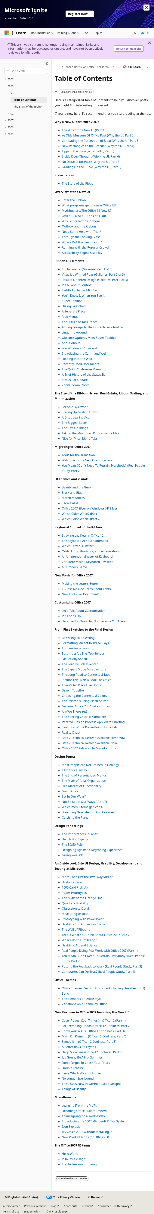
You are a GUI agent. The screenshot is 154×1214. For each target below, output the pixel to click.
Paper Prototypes (74, 893)
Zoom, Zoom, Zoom (76, 385)
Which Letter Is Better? (78, 546)
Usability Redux (73, 882)
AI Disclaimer (11, 1206)
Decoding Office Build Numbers (84, 1111)
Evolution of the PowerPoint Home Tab (89, 727)
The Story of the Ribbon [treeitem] (28, 106)
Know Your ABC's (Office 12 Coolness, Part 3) (93, 1031)
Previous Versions (35, 1206)
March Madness (73, 498)
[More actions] (147, 67)
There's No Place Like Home (81, 685)
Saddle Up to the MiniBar (79, 290)
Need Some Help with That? (81, 232)
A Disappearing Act (75, 417)
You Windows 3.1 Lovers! (79, 348)
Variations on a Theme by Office (84, 1004)
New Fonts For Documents (81, 594)
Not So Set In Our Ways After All (84, 802)
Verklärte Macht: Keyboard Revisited (87, 562)
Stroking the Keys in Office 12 (82, 535)
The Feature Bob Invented (80, 664)
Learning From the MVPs (79, 1105)
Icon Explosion (72, 1127)
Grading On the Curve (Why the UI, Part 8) (91, 167)
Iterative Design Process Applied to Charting (93, 722)
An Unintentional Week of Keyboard (87, 556)
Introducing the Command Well (84, 353)
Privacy (86, 1206)
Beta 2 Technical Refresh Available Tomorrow (93, 738)
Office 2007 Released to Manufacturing (89, 748)
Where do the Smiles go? (79, 940)
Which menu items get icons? (82, 807)
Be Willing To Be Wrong (78, 638)
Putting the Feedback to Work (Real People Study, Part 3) (102, 966)
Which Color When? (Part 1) (81, 514)
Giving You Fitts (73, 855)
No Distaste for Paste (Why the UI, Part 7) (91, 162)
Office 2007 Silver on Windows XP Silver (89, 508)
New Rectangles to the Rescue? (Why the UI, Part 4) (98, 146)
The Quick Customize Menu (81, 369)
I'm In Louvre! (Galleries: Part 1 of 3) (87, 269)
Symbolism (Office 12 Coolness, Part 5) (89, 1042)
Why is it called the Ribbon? (81, 221)
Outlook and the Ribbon (79, 226)
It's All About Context (76, 285)
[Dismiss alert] (146, 8)
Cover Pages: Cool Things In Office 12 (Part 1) (94, 1020)
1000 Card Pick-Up (75, 887)
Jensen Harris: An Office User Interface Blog (88, 67)
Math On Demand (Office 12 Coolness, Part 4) (94, 1036)
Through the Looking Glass (81, 237)
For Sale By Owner (75, 407)
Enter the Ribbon (74, 200)
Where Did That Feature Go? (82, 242)
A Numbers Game (74, 567)
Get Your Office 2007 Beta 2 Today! (86, 706)
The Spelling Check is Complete (84, 717)
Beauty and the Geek (76, 487)
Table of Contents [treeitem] (25, 100)
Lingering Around (74, 332)
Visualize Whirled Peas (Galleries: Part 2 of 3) (93, 274)
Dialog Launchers (74, 306)
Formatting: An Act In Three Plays (85, 643)
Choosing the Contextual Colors (84, 696)
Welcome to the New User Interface (87, 460)
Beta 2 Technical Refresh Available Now (89, 743)
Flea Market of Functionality (81, 786)
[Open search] (135, 33)
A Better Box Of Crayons (79, 1047)
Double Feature (73, 1068)
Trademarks (31, 1211)
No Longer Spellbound (78, 1078)
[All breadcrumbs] (58, 67)
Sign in (145, 32)
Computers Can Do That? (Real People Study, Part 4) (98, 972)
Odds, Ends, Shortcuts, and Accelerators (90, 551)
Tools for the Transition (78, 455)
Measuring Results (75, 914)
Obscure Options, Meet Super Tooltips (89, 338)
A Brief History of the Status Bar (84, 374)
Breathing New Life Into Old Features (88, 812)
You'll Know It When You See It (83, 295)
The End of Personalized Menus (84, 775)
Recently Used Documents (80, 364)
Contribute (70, 1206)
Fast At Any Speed (74, 659)
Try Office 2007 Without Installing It (87, 1132)
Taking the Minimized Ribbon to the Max (90, 433)
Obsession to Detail (76, 908)
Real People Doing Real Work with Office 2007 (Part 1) (100, 951)
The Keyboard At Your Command (85, 541)
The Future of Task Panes (79, 322)
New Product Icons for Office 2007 (86, 1137)
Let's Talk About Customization (84, 611)
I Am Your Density (74, 770)
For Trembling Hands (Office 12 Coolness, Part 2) (96, 1026)
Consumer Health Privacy (113, 1206)
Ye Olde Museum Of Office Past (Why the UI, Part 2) (98, 135)
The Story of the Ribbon (78, 183)
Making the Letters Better (80, 584)
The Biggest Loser (74, 423)
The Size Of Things (75, 428)
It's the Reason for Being (79, 1164)
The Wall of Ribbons (76, 929)
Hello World (70, 1154)
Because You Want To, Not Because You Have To (95, 621)
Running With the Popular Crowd (85, 247)
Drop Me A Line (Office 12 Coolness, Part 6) (92, 1052)
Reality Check (71, 732)
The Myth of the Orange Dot (82, 898)
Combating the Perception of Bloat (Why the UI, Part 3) (100, 141)
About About (71, 343)
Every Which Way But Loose (81, 1073)
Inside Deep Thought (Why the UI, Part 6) (91, 156)
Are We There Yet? (74, 711)
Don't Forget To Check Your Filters (86, 1063)
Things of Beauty (74, 1089)
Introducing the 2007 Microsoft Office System (94, 1121)
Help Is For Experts (75, 839)
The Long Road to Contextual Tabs (86, 675)
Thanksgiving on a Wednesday (83, 1116)
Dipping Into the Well (77, 359)
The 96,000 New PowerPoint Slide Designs (91, 1084)
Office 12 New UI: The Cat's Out (84, 216)
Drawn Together (73, 690)
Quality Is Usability (75, 903)
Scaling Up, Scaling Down (80, 412)
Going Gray (70, 791)
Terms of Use (11, 1211)
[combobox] (26, 71)
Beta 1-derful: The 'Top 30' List (83, 653)
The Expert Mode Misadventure (84, 669)
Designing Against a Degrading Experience (92, 850)
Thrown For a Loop (75, 648)
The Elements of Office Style (81, 999)
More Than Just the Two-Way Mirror (87, 877)
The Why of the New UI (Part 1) (83, 130)
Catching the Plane (75, 817)
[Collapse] (46, 64)
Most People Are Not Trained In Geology (90, 765)
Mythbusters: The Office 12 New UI (86, 211)
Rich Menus (70, 317)
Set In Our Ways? (74, 796)
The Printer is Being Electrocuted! (85, 701)
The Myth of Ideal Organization (84, 781)
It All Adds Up (71, 616)
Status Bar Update (75, 380)
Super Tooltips (72, 301)
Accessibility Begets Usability (82, 253)
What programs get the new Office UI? (89, 205)
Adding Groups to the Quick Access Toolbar (93, 327)
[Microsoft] (7, 32)
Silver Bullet (70, 503)
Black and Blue (72, 493)
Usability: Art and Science (79, 945)
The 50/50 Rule (72, 844)
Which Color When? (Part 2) (81, 519)
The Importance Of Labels (80, 834)
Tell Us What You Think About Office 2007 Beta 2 (96, 935)
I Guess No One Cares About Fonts (86, 589)
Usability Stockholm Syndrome (83, 924)
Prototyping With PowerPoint (83, 919)
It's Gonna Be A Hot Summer (82, 1057)
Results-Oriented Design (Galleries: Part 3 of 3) (95, 280)
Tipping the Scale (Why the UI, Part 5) (88, 151)
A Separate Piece (73, 311)
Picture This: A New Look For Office (86, 680)
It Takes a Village (73, 1159)
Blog (54, 1206)
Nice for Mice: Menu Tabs (80, 438)
